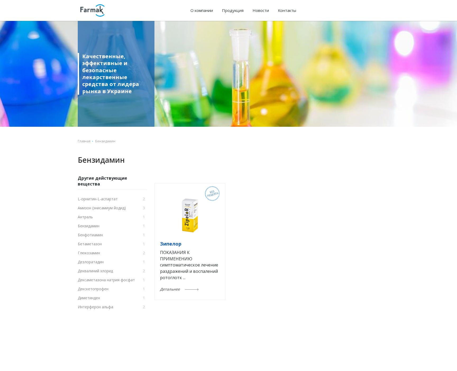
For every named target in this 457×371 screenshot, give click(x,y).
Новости (261, 10)
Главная (84, 141)
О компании (201, 10)
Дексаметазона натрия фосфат (106, 279)
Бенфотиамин (90, 234)
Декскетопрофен (93, 288)
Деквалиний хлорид (95, 270)
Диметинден (89, 297)
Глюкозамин (89, 252)
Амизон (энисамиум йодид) (102, 207)
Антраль (85, 216)
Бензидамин (88, 225)
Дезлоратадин (91, 261)
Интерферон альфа (95, 306)
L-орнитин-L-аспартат (98, 198)
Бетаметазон (90, 243)
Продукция (233, 10)
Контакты (287, 10)
